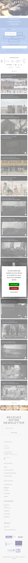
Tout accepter (14, 284)
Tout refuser (14, 288)
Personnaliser (14, 292)
